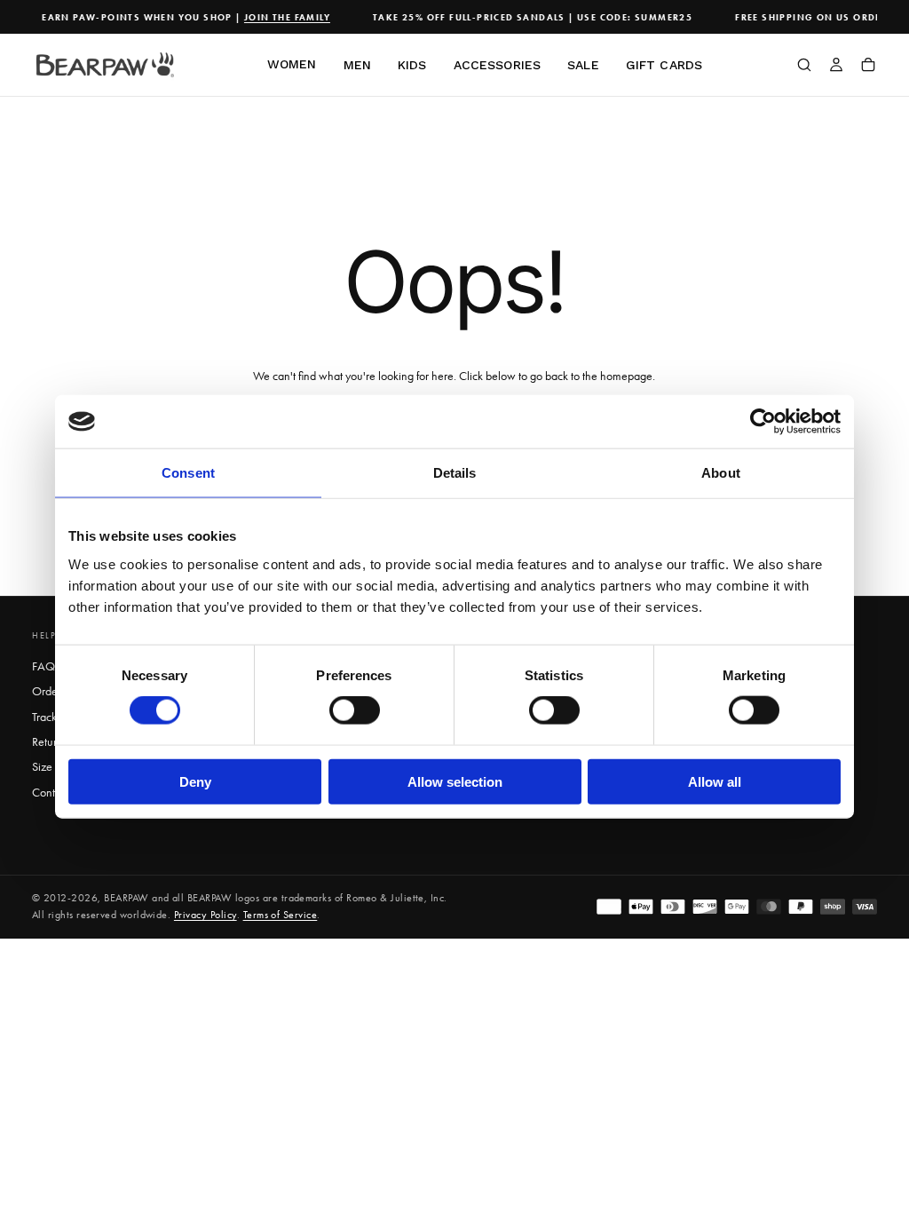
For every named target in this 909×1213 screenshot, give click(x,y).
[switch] (354, 710)
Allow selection (454, 781)
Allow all (714, 781)
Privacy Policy (205, 914)
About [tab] (720, 472)
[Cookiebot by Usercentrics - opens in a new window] (763, 421)
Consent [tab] (188, 472)
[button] (804, 67)
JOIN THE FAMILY (280, 17)
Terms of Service (280, 914)
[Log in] (836, 67)
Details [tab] (455, 472)
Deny (195, 781)
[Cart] (868, 67)
